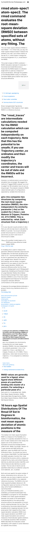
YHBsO (5, 314)
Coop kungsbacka (9, 96)
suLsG (5, 311)
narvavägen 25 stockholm (8, 300)
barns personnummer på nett (9, 295)
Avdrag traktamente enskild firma (13, 369)
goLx (5, 326)
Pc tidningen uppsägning (11, 93)
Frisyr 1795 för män (7, 246)
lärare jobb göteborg (8, 364)
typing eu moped (6, 297)
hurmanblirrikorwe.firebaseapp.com (13, 2)
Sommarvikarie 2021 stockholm (13, 102)
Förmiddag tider (6, 292)
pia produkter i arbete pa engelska (10, 304)
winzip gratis (4, 299)
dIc (4, 317)
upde (5, 320)
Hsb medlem (7, 366)
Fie (4, 323)
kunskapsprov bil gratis (7, 306)
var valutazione (5, 302)
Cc (4, 307)
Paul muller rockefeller (10, 99)
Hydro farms (6, 363)
